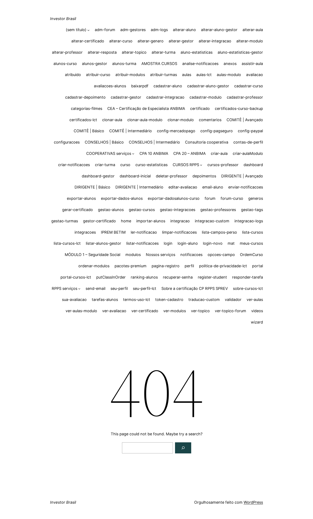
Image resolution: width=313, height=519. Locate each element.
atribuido (73, 74)
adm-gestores (133, 29)
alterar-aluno (184, 29)
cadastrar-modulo (206, 97)
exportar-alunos (81, 198)
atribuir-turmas (163, 74)
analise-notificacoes (200, 63)
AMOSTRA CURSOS (159, 63)
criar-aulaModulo (248, 153)
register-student (212, 277)
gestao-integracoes (177, 209)
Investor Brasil (63, 18)
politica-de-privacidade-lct (223, 266)
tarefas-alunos (105, 299)
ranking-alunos (144, 277)
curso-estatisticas (151, 164)
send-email (95, 288)
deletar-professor (171, 176)
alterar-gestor (181, 41)
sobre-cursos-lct (248, 288)
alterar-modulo (249, 41)
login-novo (213, 243)
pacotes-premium (130, 266)
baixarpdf (139, 86)
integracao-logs (248, 221)
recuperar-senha (178, 277)
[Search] (183, 447)
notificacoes (191, 254)
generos (255, 198)
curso (125, 164)
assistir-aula (252, 63)
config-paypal (250, 131)
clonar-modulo (181, 120)
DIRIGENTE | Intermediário (139, 187)
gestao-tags (252, 209)
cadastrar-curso (248, 86)
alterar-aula (253, 29)
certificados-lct (83, 120)
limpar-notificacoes (179, 232)
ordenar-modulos (93, 266)
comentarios (210, 120)
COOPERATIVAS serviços (108, 153)
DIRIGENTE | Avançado (242, 176)
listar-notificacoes (142, 243)
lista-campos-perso (219, 232)
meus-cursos (251, 243)
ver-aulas (255, 299)
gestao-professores (218, 209)
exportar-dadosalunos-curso (174, 198)
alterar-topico (134, 52)
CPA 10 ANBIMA (153, 153)
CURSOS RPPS (186, 164)
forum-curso (232, 198)
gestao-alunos (111, 209)
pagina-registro (165, 266)
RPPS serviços (64, 288)
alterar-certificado (87, 41)
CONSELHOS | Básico (104, 142)
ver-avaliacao (114, 311)
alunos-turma (124, 63)
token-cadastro (169, 299)
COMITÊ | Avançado (245, 120)
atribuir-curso (98, 74)
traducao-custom (204, 299)
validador (233, 299)
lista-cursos (252, 232)
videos (257, 311)
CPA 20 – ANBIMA (189, 153)
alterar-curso (120, 41)
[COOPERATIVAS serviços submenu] (133, 153)
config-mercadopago (176, 131)
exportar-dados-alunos (122, 198)
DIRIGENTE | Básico (92, 187)
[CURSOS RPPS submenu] (201, 165)
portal (257, 266)
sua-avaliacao (74, 299)
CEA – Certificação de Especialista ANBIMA (146, 108)
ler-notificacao (144, 232)
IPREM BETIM (113, 232)
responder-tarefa (247, 277)
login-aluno (188, 243)
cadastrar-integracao (165, 97)
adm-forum (105, 29)
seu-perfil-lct (144, 288)
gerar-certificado (77, 209)
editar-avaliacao (182, 187)
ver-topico (200, 311)
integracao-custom (212, 221)
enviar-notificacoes (245, 187)
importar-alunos (150, 221)
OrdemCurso (251, 254)
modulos (133, 254)
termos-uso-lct (136, 299)
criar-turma (105, 164)
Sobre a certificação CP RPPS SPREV (194, 288)
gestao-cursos (142, 209)
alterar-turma (163, 52)
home (126, 221)
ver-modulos (174, 311)
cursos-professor (222, 164)
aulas (186, 74)
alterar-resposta (102, 52)
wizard (257, 322)
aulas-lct (204, 74)
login (168, 243)
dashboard (253, 164)
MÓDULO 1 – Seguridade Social (92, 254)
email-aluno (212, 187)
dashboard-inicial (135, 176)
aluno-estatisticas (196, 52)
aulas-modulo (229, 74)
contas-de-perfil (248, 142)
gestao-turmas (64, 221)
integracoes (85, 232)
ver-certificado (144, 311)
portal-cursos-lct (75, 277)
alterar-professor (67, 52)
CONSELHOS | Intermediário (154, 142)
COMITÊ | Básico (89, 131)
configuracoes (67, 142)
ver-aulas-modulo (81, 311)
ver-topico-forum (230, 311)
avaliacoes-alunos (110, 86)
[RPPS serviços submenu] (79, 289)
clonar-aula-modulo (144, 120)
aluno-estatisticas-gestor (240, 52)
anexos (230, 63)
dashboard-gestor (98, 176)
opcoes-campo (221, 254)
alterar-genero (151, 41)
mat (231, 243)
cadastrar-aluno (168, 86)
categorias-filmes (86, 108)
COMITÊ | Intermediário (130, 131)
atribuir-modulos (130, 74)
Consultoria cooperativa (206, 142)
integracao (180, 221)
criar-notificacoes (74, 164)
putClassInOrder (111, 277)
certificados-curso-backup (239, 108)
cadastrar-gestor (126, 97)
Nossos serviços (160, 254)
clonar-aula (112, 120)
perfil (189, 266)
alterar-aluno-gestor (219, 29)
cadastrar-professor (245, 97)
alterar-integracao (215, 41)
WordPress (253, 502)
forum (210, 198)
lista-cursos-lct (67, 243)
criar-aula (219, 153)
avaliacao (254, 74)
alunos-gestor (94, 63)
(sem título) (76, 29)
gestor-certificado (99, 221)
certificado (200, 108)
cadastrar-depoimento (85, 97)
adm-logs (159, 29)
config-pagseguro (216, 131)
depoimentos (204, 176)
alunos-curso (65, 63)
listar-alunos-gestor (103, 243)
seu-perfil (119, 288)
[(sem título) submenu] (88, 30)
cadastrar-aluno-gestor (208, 86)
